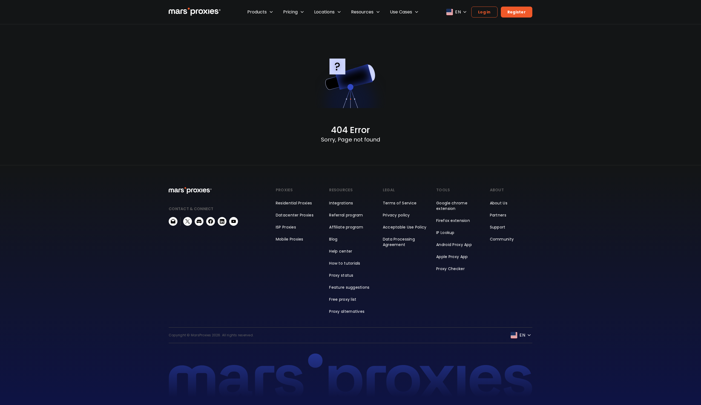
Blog (333, 239)
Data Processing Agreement (399, 241)
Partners (498, 215)
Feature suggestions (349, 287)
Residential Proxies (294, 203)
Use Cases (401, 12)
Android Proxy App (454, 244)
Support (497, 227)
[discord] (199, 221)
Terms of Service (399, 203)
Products (257, 12)
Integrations (341, 203)
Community (502, 239)
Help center (340, 251)
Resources (362, 12)
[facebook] (210, 221)
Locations (324, 12)
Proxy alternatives (346, 311)
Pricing (290, 12)
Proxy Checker (450, 268)
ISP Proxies (286, 227)
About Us (498, 203)
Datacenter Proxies (295, 215)
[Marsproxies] (195, 12)
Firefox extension (453, 220)
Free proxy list (342, 299)
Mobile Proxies (289, 239)
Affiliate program (346, 227)
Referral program (346, 215)
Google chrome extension (451, 205)
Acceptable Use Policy (405, 227)
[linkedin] (222, 221)
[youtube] (233, 221)
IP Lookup (445, 232)
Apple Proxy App (452, 256)
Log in (484, 12)
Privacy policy (396, 215)
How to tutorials (344, 263)
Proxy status (341, 275)
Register (516, 12)
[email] (173, 221)
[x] (187, 221)
